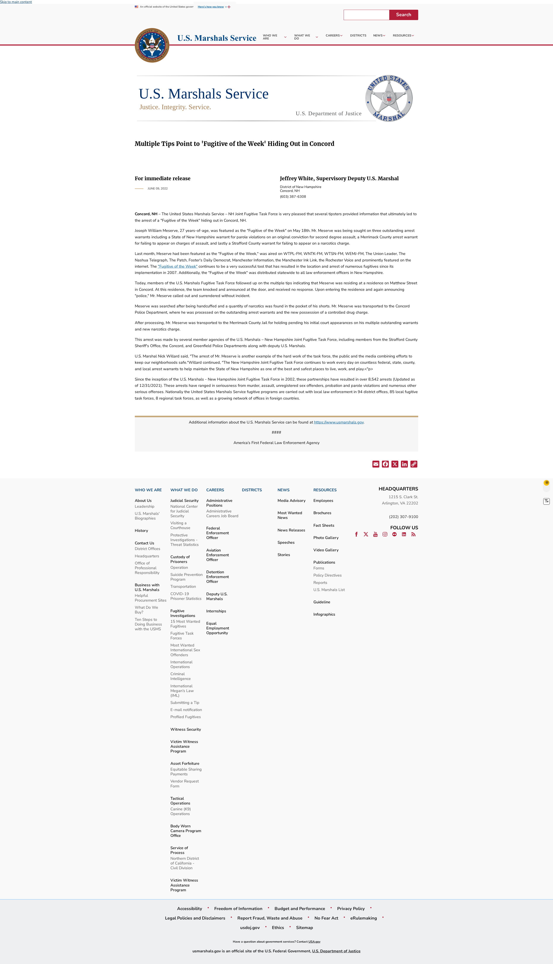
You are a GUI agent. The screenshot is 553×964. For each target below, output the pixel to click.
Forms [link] (318, 568)
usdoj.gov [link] (250, 927)
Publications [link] (324, 562)
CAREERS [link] (215, 490)
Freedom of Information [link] (238, 909)
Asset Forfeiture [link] (184, 763)
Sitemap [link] (304, 927)
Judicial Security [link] (184, 500)
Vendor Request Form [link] (184, 783)
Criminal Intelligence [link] (180, 676)
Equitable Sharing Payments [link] (186, 771)
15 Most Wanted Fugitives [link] (185, 624)
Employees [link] (323, 500)
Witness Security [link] (185, 729)
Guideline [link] (321, 602)
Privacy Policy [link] (351, 909)
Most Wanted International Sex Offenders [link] (185, 649)
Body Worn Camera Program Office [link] (185, 830)
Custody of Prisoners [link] (180, 559)
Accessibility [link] (189, 909)
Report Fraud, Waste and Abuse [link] (269, 918)
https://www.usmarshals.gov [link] (339, 422)
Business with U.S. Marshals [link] (147, 587)
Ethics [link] (278, 927)
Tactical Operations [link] (180, 801)
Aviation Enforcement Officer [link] (217, 554)
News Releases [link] (291, 530)
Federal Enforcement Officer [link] (217, 532)
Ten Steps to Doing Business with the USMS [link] (148, 624)
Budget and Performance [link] (300, 909)
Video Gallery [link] (325, 550)
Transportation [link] (183, 586)
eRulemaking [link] (363, 918)
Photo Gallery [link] (325, 537)
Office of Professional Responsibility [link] (147, 567)
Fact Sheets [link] (323, 525)
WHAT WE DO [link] (184, 490)
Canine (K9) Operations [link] (180, 811)
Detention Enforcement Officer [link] (217, 576)
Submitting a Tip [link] (184, 702)
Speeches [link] (286, 542)
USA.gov (314, 942)
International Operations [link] (181, 664)
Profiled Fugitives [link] (185, 716)
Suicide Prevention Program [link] (186, 577)
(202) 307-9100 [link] (403, 516)
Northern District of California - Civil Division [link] (184, 863)
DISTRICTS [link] (252, 490)
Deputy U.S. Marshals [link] (216, 596)
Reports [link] (320, 582)
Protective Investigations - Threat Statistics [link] (184, 539)
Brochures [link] (322, 512)
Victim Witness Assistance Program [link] (184, 746)
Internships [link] (216, 611)
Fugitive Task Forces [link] (182, 636)
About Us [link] (143, 500)
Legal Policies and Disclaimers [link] (195, 918)
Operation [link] (179, 567)
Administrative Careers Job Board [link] (222, 513)
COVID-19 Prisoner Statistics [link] (186, 596)
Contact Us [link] (144, 543)
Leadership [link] (144, 506)
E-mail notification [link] (186, 709)
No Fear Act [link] (326, 918)
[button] (375, 465)
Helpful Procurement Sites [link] (151, 598)
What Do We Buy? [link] (146, 610)
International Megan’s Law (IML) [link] (182, 690)
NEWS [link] (283, 490)
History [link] (141, 530)
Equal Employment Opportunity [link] (217, 628)
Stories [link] (284, 554)
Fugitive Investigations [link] (182, 613)
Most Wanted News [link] (290, 515)
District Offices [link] (147, 548)
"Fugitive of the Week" (177, 266)
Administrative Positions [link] (219, 503)
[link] (152, 46)
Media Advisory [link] (291, 500)
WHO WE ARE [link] (148, 490)
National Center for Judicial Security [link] (184, 511)
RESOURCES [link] (325, 490)
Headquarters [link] (147, 556)
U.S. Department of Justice (336, 951)
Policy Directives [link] (327, 575)
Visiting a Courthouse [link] (180, 525)
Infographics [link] (324, 614)
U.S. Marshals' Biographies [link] (147, 516)
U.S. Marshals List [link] (329, 589)
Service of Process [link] (179, 850)
